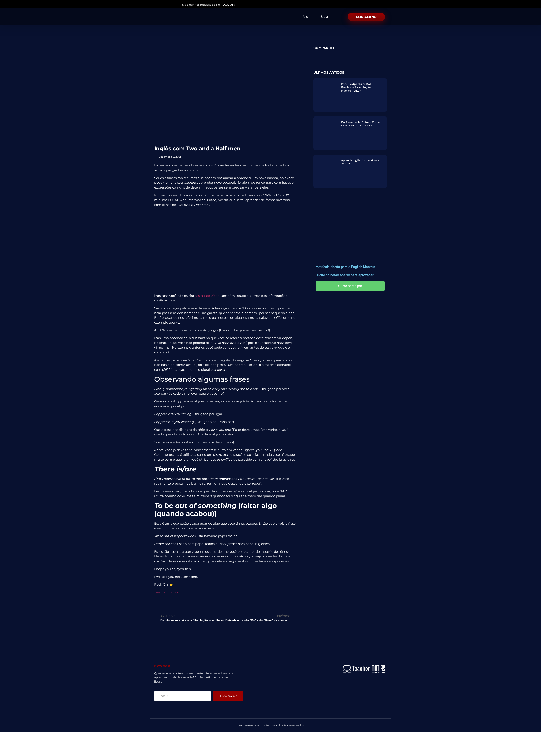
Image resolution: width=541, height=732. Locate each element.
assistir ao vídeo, (207, 296)
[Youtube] (163, 4)
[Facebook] (171, 4)
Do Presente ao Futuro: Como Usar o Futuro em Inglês (360, 123)
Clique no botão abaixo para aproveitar (344, 275)
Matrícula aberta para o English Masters (345, 267)
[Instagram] (155, 4)
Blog (324, 17)
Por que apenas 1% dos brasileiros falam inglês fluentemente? (356, 87)
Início (303, 17)
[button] (315, 54)
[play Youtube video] (225, 250)
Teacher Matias (166, 592)
